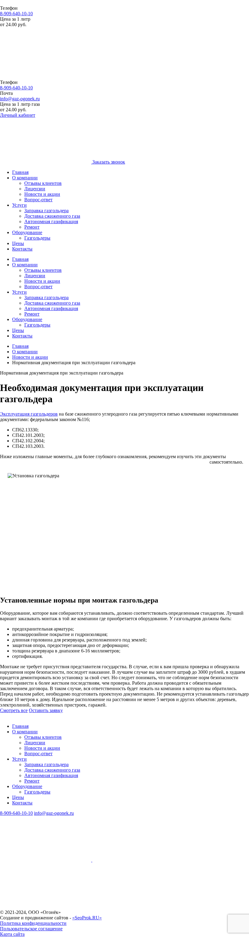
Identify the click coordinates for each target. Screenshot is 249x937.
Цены (18, 243)
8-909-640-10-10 (16, 13)
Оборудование (27, 232)
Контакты (22, 248)
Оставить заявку (46, 710)
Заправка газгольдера (46, 210)
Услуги (19, 205)
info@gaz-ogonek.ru (20, 98)
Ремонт (31, 227)
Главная (20, 172)
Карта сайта (12, 934)
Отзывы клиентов (43, 183)
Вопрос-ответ (38, 199)
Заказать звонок (108, 161)
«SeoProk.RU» (87, 917)
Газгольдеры (37, 237)
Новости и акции (42, 194)
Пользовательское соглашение (31, 928)
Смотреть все (14, 710)
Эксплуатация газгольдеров (29, 414)
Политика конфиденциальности (33, 923)
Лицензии (34, 188)
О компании (25, 177)
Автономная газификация (51, 221)
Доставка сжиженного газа (52, 216)
